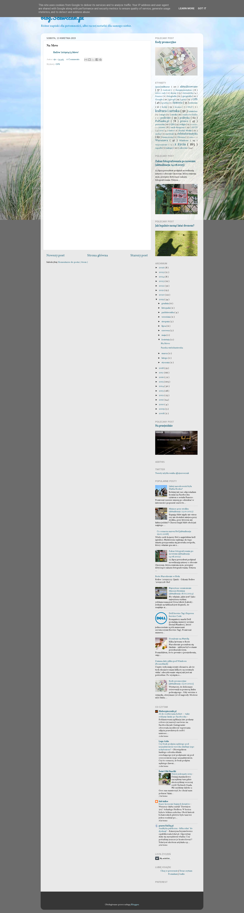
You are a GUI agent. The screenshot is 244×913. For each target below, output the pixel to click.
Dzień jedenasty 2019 (181, 774)
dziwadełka (188, 93)
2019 (161, 299)
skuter (171, 130)
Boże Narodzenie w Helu (167, 576)
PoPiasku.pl (163, 121)
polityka (185, 118)
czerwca (166, 330)
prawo (185, 121)
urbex (191, 137)
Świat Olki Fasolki (167, 771)
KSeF (190, 107)
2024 (162, 276)
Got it (202, 8)
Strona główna (97, 255)
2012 (161, 395)
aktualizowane (189, 87)
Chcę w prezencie (169, 871)
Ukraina (181, 137)
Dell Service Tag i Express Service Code (181, 615)
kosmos (179, 107)
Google (159, 99)
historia (178, 103)
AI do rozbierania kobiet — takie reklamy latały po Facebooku (174, 715)
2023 (162, 281)
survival (169, 134)
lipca (164, 326)
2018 (161, 368)
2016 (161, 377)
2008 (162, 413)
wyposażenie (162, 144)
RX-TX (195, 127)
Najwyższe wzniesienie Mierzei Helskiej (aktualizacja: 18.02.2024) (181, 591)
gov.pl (172, 99)
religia (183, 124)
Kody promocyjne (165, 42)
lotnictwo (193, 111)
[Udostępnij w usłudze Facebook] (96, 59)
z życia (181, 144)
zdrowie (183, 148)
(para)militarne (163, 86)
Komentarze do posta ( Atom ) (73, 262)
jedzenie (193, 103)
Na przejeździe (164, 426)
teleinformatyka (188, 134)
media (174, 114)
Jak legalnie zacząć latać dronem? (174, 226)
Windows (184, 140)
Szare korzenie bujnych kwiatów (174, 804)
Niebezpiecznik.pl (167, 711)
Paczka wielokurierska (172, 347)
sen (162, 130)
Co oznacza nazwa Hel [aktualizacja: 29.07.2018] (174, 533)
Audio (182, 874)
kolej (165, 107)
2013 (161, 391)
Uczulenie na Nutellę (179, 638)
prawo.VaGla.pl (166, 825)
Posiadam (172, 874)
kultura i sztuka (167, 111)
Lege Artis (164, 741)
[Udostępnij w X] (93, 59)
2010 (161, 404)
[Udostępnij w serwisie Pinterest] (100, 59)
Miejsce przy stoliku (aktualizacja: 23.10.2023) (181, 510)
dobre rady (160, 93)
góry (184, 99)
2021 (161, 290)
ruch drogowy (178, 127)
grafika (165, 103)
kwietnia (166, 339)
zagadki (159, 148)
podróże (166, 118)
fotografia (172, 96)
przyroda (160, 124)
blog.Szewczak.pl (62, 17)
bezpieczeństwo (184, 90)
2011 (161, 400)
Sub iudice (163, 801)
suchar (158, 134)
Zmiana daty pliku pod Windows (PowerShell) (171, 662)
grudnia (165, 303)
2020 (162, 294)
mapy (163, 114)
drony (174, 93)
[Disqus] (97, 112)
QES (172, 124)
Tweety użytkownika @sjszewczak (172, 473)
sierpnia (166, 321)
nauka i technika (190, 114)
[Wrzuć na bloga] (89, 59)
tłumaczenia (167, 137)
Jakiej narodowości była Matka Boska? (180, 488)
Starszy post (139, 255)
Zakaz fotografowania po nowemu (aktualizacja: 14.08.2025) (175, 163)
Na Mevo (165, 343)
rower (162, 127)
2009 (162, 409)
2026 (162, 267)
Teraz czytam (185, 871)
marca (165, 353)
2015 (161, 381)
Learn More (187, 8)
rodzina (194, 124)
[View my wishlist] (163, 859)
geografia (187, 96)
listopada (166, 308)
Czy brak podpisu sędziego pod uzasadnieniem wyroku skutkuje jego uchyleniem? (176, 747)
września (166, 317)
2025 (162, 272)
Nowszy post (55, 255)
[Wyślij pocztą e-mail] (85, 59)
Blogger (135, 904)
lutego (165, 358)
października (168, 312)
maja (164, 335)
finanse (159, 96)
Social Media (185, 130)
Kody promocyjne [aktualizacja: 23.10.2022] (181, 682)
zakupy (170, 148)
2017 (161, 372)
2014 (161, 386)
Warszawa (162, 140)
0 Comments (72, 59)
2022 (162, 286)
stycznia (166, 362)
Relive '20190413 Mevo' (66, 52)
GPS (58, 64)
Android (167, 90)
